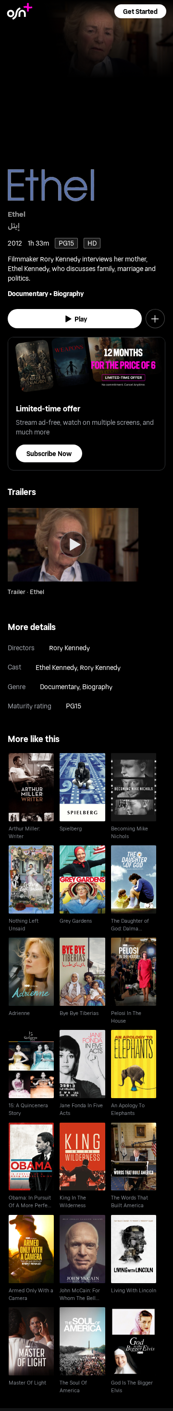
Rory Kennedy (69, 647)
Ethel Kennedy (56, 667)
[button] (140, 11)
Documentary (28, 293)
